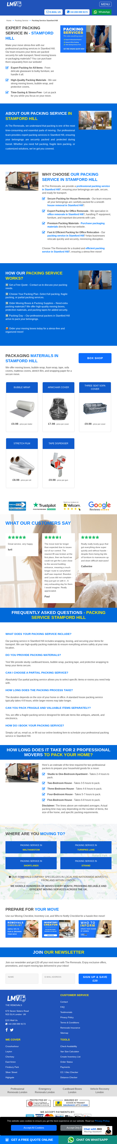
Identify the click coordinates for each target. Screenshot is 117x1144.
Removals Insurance (70, 1028)
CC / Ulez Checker (69, 1072)
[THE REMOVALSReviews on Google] (100, 506)
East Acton (10, 1062)
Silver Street (11, 1072)
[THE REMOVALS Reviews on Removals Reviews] (17, 506)
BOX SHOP (95, 358)
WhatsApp (104, 12)
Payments (65, 1067)
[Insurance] (71, 1103)
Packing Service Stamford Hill (45, 21)
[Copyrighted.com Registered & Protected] (38, 1103)
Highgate (9, 1077)
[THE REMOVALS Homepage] (14, 4)
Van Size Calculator (69, 1051)
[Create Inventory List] (58, 928)
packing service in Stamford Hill (65, 235)
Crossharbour (12, 1046)
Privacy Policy (102, 1121)
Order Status (66, 1062)
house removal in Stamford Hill (65, 205)
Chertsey (9, 1056)
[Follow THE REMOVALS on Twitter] (12, 1030)
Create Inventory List (70, 1056)
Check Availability (68, 1046)
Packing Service (21, 21)
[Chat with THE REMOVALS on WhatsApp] (72, 1140)
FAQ (62, 1007)
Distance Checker (68, 1077)
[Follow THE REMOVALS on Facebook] (6, 1030)
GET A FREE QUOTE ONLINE (31, 1139)
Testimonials (66, 1012)
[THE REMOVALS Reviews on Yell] (72, 506)
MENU (105, 4)
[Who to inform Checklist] (95, 928)
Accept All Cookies (34, 1127)
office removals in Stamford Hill (65, 214)
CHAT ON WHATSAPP (92, 1139)
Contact (64, 1002)
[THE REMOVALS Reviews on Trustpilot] (45, 506)
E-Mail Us (13, 1020)
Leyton (8, 1051)
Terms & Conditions (69, 1022)
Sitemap (64, 1033)
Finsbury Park (12, 1067)
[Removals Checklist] (21, 928)
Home (8, 21)
